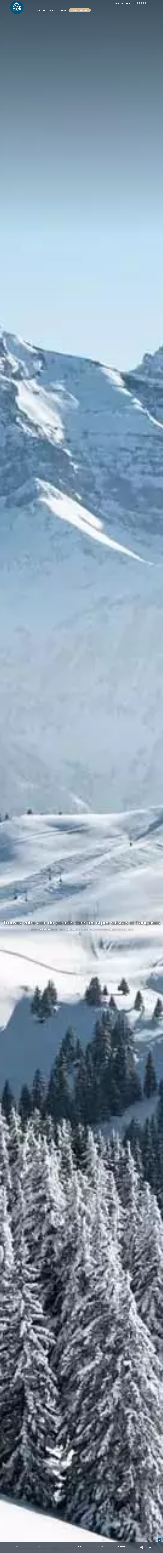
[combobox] (26, 1546)
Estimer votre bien (81, 10)
